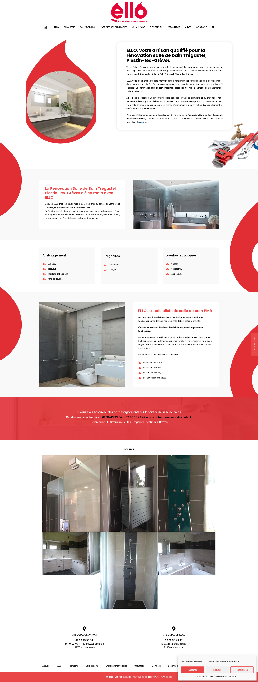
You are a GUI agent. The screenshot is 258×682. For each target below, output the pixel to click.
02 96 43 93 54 (185, 118)
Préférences (242, 670)
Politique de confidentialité (225, 676)
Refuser (217, 670)
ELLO (59, 666)
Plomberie (73, 666)
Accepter (192, 670)
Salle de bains (92, 666)
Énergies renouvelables (116, 666)
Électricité (156, 666)
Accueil (45, 666)
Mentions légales (123, 677)
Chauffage (139, 666)
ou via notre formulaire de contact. (169, 417)
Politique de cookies (205, 676)
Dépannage (173, 666)
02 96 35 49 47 (202, 118)
